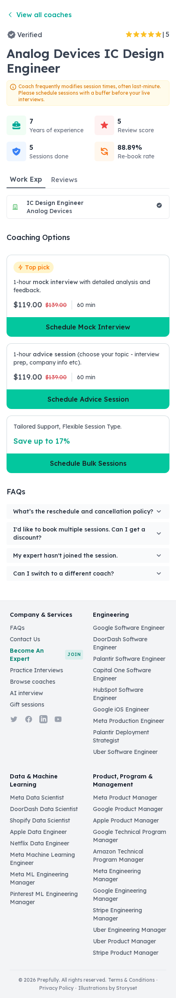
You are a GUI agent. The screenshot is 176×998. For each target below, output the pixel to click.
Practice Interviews (36, 670)
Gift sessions (27, 704)
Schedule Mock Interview (88, 327)
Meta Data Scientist (37, 797)
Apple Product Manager (126, 820)
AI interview (26, 693)
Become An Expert (45, 654)
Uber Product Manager (124, 941)
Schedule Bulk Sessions (88, 463)
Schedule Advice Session (88, 399)
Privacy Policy (56, 988)
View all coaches (44, 15)
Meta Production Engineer (128, 721)
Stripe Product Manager (125, 952)
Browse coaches (32, 681)
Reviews (64, 180)
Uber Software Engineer (125, 752)
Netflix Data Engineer (39, 843)
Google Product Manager (128, 809)
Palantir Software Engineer (129, 658)
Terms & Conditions (131, 980)
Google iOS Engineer (121, 709)
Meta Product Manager (125, 797)
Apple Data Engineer (38, 832)
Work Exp (26, 179)
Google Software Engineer (129, 627)
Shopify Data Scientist (40, 820)
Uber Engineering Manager (129, 930)
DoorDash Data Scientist (44, 809)
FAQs (17, 627)
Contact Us (25, 639)
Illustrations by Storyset (107, 988)
